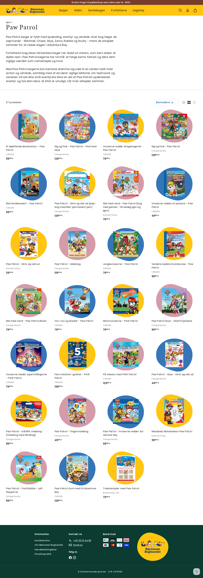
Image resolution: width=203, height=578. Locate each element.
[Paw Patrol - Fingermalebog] (77, 419)
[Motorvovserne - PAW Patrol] (126, 309)
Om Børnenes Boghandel (49, 544)
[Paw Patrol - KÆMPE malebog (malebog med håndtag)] (29, 421)
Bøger (63, 10)
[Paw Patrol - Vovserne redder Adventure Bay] (126, 421)
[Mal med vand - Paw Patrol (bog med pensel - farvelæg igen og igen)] (126, 194)
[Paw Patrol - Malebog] (77, 252)
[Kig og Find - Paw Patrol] (174, 134)
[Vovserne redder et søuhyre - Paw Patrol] (174, 193)
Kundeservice (42, 540)
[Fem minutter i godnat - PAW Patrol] (77, 364)
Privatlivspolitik (43, 554)
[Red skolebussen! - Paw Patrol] (29, 191)
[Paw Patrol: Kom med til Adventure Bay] (77, 478)
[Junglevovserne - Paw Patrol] (126, 252)
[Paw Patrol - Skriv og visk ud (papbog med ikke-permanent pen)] (77, 193)
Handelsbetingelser (46, 549)
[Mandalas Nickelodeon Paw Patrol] (174, 419)
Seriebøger (96, 10)
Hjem (8, 22)
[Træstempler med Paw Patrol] (126, 476)
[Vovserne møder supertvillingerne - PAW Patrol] (29, 364)
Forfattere (119, 10)
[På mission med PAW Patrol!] (126, 362)
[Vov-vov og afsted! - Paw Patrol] (77, 309)
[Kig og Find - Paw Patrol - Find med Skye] (77, 136)
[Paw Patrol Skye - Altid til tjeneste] (174, 309)
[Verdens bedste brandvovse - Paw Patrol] (174, 253)
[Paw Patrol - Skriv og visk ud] (29, 252)
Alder (78, 10)
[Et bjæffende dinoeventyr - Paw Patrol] (29, 136)
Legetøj (138, 10)
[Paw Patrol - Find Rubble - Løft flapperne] (29, 478)
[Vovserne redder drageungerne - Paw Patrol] (126, 136)
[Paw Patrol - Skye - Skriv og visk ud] (174, 362)
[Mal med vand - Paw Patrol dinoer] (29, 309)
